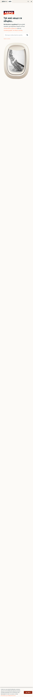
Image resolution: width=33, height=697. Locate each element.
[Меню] (31, 1)
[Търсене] (27, 35)
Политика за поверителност (8, 695)
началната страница (10, 28)
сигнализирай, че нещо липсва (13, 30)
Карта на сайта (7, 38)
